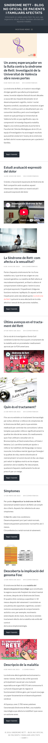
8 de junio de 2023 (12, 266)
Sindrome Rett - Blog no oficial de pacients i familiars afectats (24, 9)
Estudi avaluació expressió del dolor (22, 169)
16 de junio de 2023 (12, 176)
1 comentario (28, 669)
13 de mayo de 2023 (12, 580)
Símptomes (12, 491)
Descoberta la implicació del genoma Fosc (24, 573)
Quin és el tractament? (20, 407)
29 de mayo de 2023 (12, 331)
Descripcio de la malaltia (21, 665)
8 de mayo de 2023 (12, 669)
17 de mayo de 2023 (12, 496)
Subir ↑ (25, 738)
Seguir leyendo (11, 154)
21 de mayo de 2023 (12, 412)
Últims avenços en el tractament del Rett (23, 324)
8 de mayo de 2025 (12, 83)
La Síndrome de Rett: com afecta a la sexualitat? (22, 260)
